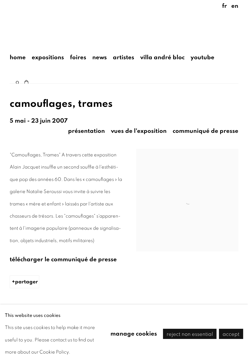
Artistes (123, 57)
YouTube (202, 57)
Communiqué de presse (205, 131)
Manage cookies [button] (133, 333)
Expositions (48, 57)
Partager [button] (26, 281)
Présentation (86, 131)
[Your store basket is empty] (26, 82)
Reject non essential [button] (190, 334)
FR (224, 6)
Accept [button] (231, 334)
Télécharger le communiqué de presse (63, 259)
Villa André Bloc (162, 57)
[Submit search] (18, 82)
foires (78, 57)
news (99, 57)
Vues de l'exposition (139, 131)
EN (234, 6)
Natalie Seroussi (44, 23)
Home (18, 57)
